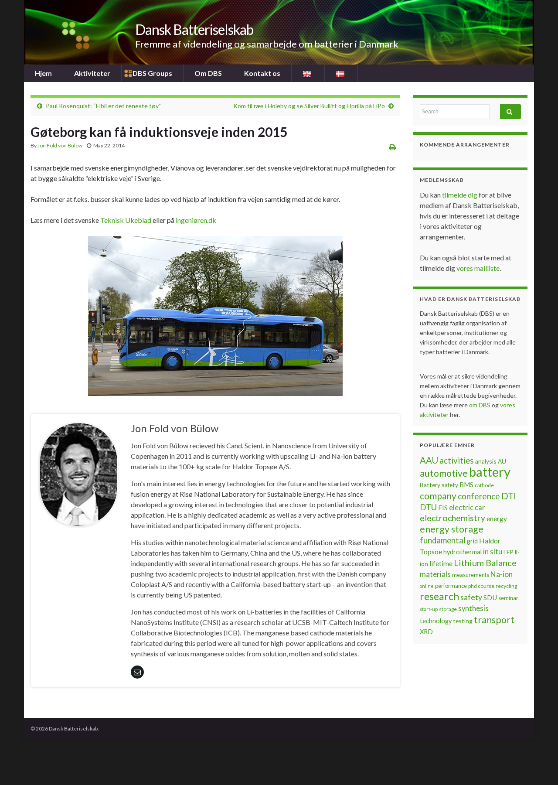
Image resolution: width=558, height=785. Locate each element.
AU (502, 461)
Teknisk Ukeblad (125, 220)
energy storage (451, 529)
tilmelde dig (460, 195)
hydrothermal (462, 552)
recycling (506, 586)
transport (494, 619)
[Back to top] (538, 765)
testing (463, 621)
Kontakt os (262, 73)
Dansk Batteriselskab (194, 29)
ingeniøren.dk (196, 220)
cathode (484, 485)
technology (436, 621)
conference (479, 496)
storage (448, 609)
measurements (470, 574)
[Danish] (341, 73)
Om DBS (208, 73)
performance (451, 585)
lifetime (441, 563)
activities (456, 460)
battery (489, 471)
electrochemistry (452, 518)
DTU (428, 507)
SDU (490, 597)
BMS (466, 484)
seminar (508, 597)
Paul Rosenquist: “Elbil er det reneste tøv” (103, 105)
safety (471, 597)
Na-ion (501, 574)
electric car (467, 507)
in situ (492, 551)
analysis (486, 461)
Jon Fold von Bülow (59, 145)
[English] (308, 73)
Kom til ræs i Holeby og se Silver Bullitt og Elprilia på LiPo (309, 105)
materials (435, 574)
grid (472, 541)
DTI (508, 496)
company (438, 495)
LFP (509, 552)
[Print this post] (392, 147)
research (439, 596)
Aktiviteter (92, 73)
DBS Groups (152, 73)
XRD (426, 631)
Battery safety (439, 484)
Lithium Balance (485, 562)
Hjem (43, 73)
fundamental (443, 540)
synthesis (473, 608)
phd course (481, 586)
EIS (443, 508)
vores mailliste (478, 268)
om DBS (480, 405)
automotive (444, 473)
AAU (429, 460)
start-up (429, 609)
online (427, 586)
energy (497, 518)
